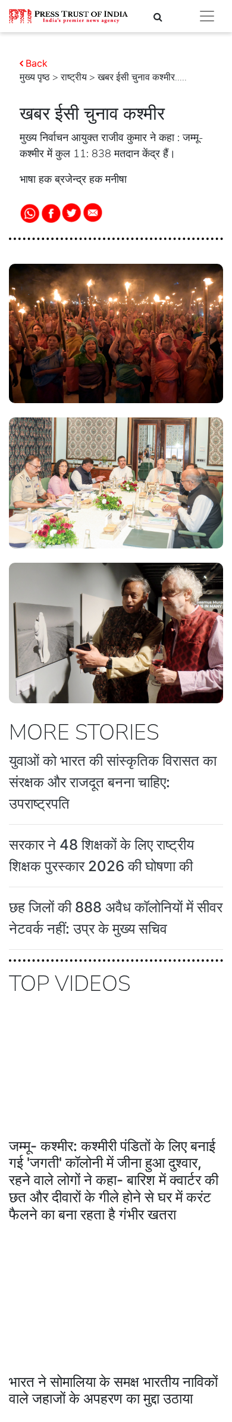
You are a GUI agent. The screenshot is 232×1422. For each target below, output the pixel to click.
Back (37, 63)
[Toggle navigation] (207, 16)
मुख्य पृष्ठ (35, 77)
